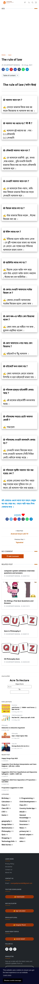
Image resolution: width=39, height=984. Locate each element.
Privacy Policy (9, 864)
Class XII (14, 744)
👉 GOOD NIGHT (19, 939)
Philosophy (5, 725)
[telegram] (6, 949)
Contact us (8, 869)
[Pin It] (11, 69)
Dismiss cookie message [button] (12, 980)
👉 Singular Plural (20, 925)
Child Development (17, 715)
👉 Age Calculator (20, 911)
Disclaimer (8, 867)
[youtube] (10, 949)
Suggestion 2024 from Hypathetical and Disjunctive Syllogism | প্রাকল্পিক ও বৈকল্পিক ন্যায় (19, 773)
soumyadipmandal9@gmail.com (21, 883)
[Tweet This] (7, 69)
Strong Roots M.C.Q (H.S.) (20, 746)
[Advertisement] (19, 31)
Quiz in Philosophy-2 (12, 631)
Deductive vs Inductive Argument (13, 728)
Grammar (14, 705)
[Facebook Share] (3, 69)
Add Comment (14, 556)
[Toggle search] (32, 2)
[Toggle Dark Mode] (29, 2)
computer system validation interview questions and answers (19, 572)
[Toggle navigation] (35, 2)
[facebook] (24, 2)
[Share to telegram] (27, 69)
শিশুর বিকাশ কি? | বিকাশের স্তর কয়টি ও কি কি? (23, 718)
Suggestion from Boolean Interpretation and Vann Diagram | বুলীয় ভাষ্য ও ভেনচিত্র (19, 765)
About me (8, 872)
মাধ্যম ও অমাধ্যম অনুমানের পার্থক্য (20, 736)
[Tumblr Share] (19, 69)
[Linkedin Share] (15, 69)
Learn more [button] (7, 975)
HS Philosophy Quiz (12, 659)
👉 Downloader (19, 897)
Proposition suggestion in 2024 (12, 788)
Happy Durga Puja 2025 (10, 758)
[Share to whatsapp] (23, 69)
